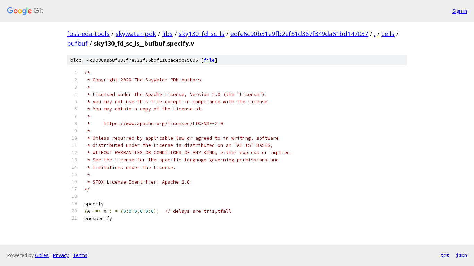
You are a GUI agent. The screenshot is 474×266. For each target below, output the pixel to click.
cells (388, 33)
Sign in (459, 11)
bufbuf (77, 43)
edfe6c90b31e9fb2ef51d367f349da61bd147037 (299, 33)
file (209, 60)
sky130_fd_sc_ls (202, 33)
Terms (80, 255)
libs (167, 33)
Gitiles (42, 255)
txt (445, 255)
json (461, 255)
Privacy (61, 255)
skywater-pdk (136, 33)
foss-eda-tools (88, 33)
